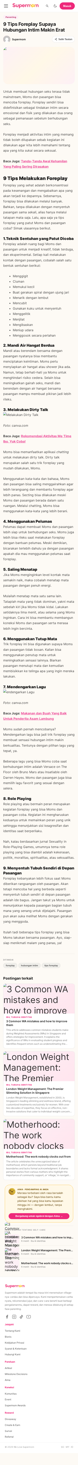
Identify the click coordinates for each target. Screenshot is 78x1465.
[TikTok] (21, 1317)
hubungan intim (29, 965)
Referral (9, 1436)
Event (8, 1399)
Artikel (8, 1368)
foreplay (10, 965)
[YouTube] (28, 1317)
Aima (7, 1379)
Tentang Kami (12, 1330)
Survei (8, 1430)
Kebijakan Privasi (14, 1342)
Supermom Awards (15, 1405)
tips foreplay (51, 965)
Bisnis (8, 1336)
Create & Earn (12, 1425)
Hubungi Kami (12, 1354)
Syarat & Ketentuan (16, 1348)
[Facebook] (7, 1317)
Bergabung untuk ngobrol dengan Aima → (39, 1216)
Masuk (67, 6)
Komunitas (11, 1393)
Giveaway (10, 1419)
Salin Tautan (65, 39)
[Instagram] (14, 1317)
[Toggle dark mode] (55, 6)
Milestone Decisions (16, 1374)
